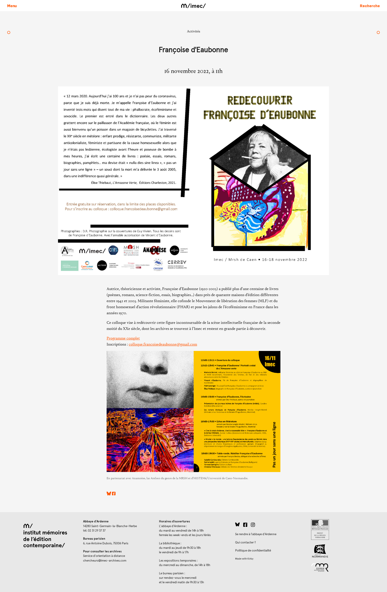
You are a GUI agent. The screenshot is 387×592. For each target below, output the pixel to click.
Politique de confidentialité (253, 550)
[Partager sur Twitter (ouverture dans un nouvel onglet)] (109, 494)
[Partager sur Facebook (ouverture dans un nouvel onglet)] (114, 494)
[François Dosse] (8, 33)
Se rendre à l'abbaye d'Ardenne (255, 534)
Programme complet (123, 338)
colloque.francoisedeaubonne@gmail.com (163, 344)
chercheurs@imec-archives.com (104, 560)
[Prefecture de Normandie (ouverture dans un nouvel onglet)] (345, 529)
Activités (193, 31)
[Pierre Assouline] (378, 33)
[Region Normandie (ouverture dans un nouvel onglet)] (345, 550)
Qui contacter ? (245, 542)
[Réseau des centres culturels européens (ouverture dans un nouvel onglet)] (345, 567)
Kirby (250, 559)
